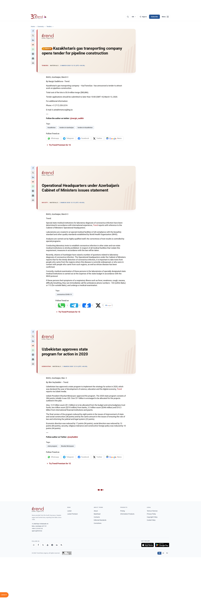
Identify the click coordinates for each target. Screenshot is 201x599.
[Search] (128, 17)
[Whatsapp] (34, 545)
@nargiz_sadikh (77, 118)
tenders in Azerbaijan (66, 127)
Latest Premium (72, 514)
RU (167, 553)
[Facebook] (38, 545)
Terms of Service (152, 511)
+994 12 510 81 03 (37, 528)
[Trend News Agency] (38, 509)
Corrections (97, 523)
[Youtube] (47, 545)
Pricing (122, 511)
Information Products (127, 514)
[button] (33, 31)
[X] (43, 545)
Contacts (97, 517)
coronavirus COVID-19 (64, 294)
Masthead (97, 514)
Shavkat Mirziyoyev (67, 446)
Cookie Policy (151, 520)
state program (52, 446)
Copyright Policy (152, 517)
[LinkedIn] (57, 545)
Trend (95, 225)
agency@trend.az (37, 531)
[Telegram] (52, 545)
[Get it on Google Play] (162, 545)
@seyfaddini (72, 437)
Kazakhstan (51, 127)
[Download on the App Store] (147, 545)
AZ (163, 553)
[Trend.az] (38, 16)
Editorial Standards (100, 520)
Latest (69, 511)
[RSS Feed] (61, 545)
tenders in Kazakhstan (85, 127)
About (96, 511)
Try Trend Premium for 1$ (60, 145)
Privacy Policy (151, 514)
